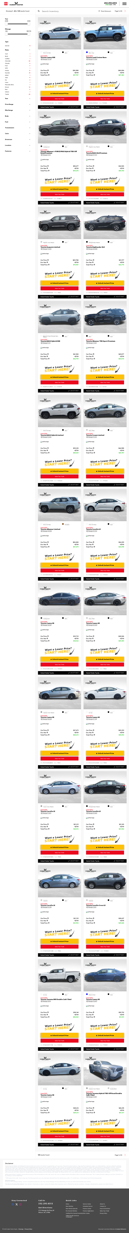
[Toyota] (14, 4)
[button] (79, 33)
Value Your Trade (59, 98)
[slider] (6, 23)
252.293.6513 (110, 3)
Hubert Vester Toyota (47, 107)
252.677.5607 (74, 107)
